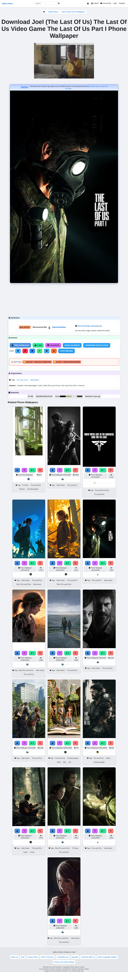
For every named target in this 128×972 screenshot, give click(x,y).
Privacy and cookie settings (64, 962)
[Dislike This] (111, 563)
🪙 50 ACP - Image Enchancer (67, 362)
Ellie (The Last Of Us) (51, 386)
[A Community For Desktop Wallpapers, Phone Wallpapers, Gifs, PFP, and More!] (44, 12)
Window (22, 489)
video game (34, 380)
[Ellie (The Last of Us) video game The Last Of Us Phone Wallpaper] (64, 915)
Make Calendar (72, 345)
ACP (15, 362)
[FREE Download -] (88, 563)
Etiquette (74, 957)
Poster (108, 758)
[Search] (58, 3)
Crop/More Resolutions (96, 345)
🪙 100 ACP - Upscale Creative (37, 362)
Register (122, 3)
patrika (35, 574)
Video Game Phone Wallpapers (73, 12)
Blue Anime (37, 584)
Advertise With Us (88, 957)
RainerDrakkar (59, 327)
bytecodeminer (106, 752)
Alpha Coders (7, 4)
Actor (40, 386)
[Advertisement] (64, 299)
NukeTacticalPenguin (105, 483)
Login (115, 3)
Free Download (21, 345)
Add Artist (25, 327)
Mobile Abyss (53, 12)
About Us (14, 957)
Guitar (25, 852)
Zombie (20, 386)
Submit (95, 3)
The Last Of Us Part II (69, 386)
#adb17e (68, 396)
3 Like (39, 345)
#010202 (63, 396)
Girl (70, 762)
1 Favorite (54, 345)
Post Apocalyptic (30, 386)
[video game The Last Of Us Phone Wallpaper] (28, 737)
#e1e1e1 (74, 396)
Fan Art (81, 386)
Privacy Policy (32, 957)
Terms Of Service (47, 957)
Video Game (60, 485)
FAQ (22, 957)
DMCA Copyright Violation (107, 957)
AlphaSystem (70, 479)
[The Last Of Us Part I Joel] (99, 825)
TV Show (25, 485)
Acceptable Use (62, 957)
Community (106, 3)
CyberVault (35, 479)
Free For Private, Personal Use (89, 326)
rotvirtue (70, 752)
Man (64, 762)
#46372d (79, 396)
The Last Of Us (22, 380)
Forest (32, 852)
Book (59, 762)
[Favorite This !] (95, 563)
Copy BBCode (66, 351)
